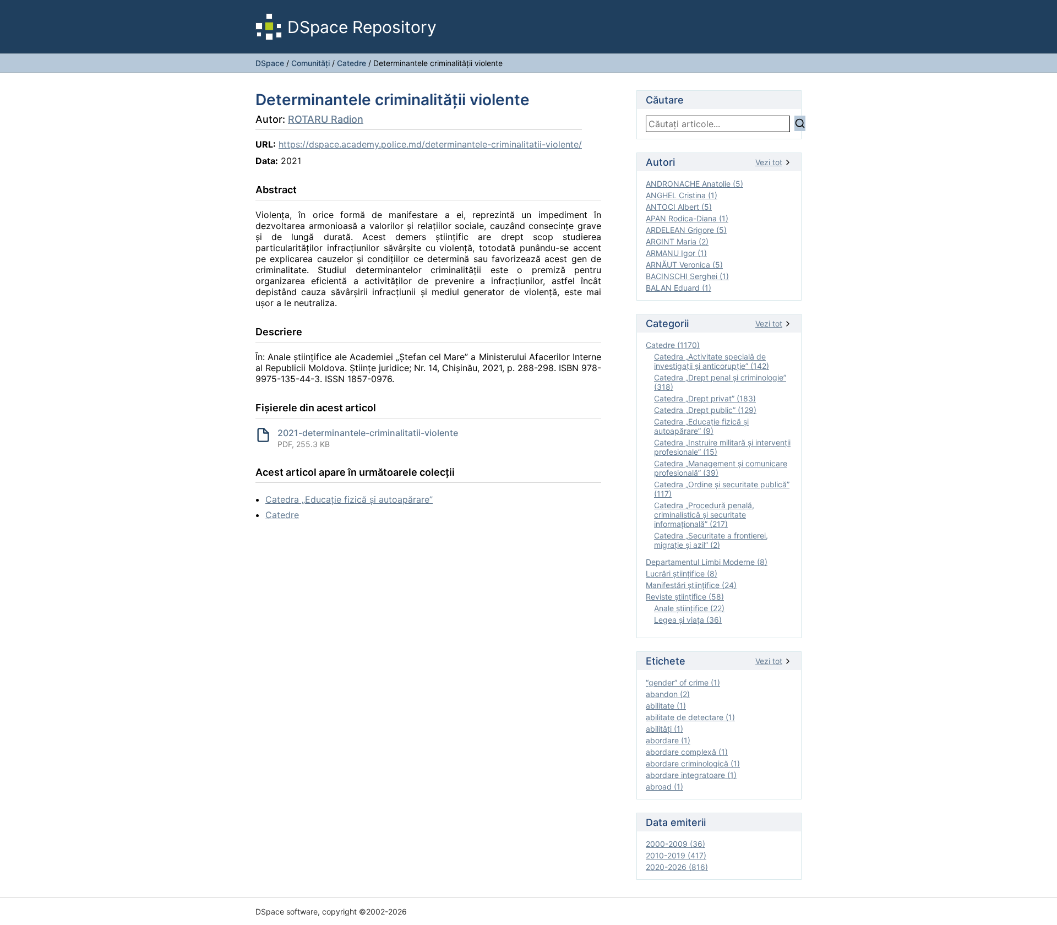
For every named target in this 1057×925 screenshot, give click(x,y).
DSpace (269, 63)
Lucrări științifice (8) (681, 573)
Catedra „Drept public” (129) (705, 410)
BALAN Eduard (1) (678, 287)
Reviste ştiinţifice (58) (685, 596)
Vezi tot (768, 162)
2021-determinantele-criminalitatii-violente (367, 432)
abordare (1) (668, 740)
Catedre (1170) (673, 345)
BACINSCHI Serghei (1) (687, 276)
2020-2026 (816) (677, 867)
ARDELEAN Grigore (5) (686, 230)
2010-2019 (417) (676, 855)
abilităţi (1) (664, 728)
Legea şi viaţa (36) (688, 619)
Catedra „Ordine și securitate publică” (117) (721, 489)
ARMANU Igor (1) (676, 253)
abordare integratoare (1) (691, 775)
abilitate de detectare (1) (690, 717)
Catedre (351, 63)
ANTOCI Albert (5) (679, 206)
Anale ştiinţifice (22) (689, 608)
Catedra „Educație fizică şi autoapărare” (349, 499)
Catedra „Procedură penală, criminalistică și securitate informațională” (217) (704, 514)
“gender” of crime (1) (683, 682)
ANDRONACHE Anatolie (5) (694, 183)
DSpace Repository (362, 27)
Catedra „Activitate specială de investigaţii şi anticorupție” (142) (711, 361)
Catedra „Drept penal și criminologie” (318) (720, 382)
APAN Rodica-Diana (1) (687, 218)
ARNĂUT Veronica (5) (684, 264)
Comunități (310, 63)
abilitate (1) (666, 705)
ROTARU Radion (325, 119)
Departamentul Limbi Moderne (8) (706, 562)
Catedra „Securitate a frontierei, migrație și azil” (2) (711, 540)
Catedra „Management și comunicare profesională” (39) (720, 468)
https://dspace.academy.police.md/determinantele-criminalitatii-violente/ (430, 144)
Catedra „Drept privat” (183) (705, 398)
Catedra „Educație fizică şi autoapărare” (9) (701, 426)
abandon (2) (668, 694)
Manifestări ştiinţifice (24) (691, 585)
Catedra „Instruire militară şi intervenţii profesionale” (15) (722, 447)
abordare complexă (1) (687, 752)
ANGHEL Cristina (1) (681, 195)
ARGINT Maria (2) (677, 241)
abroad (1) (664, 786)
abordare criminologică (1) (693, 763)
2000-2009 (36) (675, 843)
